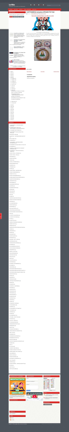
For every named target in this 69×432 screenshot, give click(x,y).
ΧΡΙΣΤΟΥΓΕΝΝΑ (12, 339)
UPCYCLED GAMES (13, 368)
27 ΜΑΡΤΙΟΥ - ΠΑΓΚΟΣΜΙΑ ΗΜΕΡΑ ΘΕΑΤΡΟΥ (17, 136)
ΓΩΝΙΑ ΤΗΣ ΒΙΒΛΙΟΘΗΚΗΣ (14, 172)
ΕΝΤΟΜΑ (11, 201)
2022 (11, 77)
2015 (11, 113)
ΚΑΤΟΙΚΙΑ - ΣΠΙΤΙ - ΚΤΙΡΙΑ (14, 239)
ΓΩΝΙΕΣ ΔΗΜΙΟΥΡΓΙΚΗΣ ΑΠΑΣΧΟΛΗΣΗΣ (16, 177)
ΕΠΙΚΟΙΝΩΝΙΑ (12, 206)
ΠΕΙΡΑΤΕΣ (11, 277)
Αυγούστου (13, 84)
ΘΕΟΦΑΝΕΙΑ (12, 230)
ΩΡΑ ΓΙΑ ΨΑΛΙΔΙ (16, 59)
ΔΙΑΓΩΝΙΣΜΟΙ (12, 182)
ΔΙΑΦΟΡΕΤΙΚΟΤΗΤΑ (13, 187)
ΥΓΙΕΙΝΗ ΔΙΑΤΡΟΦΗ (13, 322)
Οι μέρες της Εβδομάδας (48, 395)
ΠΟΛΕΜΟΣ (12, 287)
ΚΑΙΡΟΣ (11, 232)
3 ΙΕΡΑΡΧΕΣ (12, 140)
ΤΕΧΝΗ (11, 313)
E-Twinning (11, 346)
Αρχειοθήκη (21, 16)
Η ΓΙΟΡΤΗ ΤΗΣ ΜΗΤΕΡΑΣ (14, 215)
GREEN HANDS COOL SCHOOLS (15, 351)
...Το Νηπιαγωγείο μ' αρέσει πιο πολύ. (51, 394)
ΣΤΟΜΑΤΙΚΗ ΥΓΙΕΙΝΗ (13, 303)
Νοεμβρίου (13, 79)
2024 (11, 74)
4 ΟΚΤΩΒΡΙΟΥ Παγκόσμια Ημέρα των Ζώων (17, 144)
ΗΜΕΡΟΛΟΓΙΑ (12, 225)
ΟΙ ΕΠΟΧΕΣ (12, 261)
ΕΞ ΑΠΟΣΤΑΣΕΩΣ (13, 203)
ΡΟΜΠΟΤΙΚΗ (12, 296)
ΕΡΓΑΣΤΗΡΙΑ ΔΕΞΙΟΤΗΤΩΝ (14, 210)
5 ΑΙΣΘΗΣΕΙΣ (12, 146)
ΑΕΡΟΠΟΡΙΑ (12, 156)
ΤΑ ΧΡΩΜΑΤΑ (12, 310)
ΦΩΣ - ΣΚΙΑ (12, 332)
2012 (11, 118)
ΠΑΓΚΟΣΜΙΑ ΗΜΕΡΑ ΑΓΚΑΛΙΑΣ (15, 268)
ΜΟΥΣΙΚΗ (16, 9)
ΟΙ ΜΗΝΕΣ (12, 265)
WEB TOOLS (34, 9)
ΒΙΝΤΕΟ (20, 9)
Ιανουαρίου (13, 102)
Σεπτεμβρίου (13, 82)
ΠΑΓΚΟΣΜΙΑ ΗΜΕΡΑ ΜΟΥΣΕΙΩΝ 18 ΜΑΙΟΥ (17, 270)
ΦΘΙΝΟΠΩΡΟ (12, 325)
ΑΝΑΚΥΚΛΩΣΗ (12, 158)
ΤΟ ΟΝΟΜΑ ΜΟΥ (13, 315)
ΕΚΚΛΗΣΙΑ (12, 191)
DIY (10, 344)
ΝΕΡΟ (11, 258)
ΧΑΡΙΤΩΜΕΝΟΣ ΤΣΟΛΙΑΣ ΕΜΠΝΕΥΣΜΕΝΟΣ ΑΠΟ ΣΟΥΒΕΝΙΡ (17, 94)
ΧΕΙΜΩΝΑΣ (12, 334)
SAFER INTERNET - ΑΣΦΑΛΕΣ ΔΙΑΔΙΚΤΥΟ (17, 363)
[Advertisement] (17, 25)
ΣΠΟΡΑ (11, 301)
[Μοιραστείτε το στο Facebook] (30, 69)
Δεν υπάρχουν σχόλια (43, 13)
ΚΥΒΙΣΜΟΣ (12, 244)
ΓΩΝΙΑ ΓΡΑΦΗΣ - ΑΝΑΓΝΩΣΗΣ (15, 170)
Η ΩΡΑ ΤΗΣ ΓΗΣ (12, 220)
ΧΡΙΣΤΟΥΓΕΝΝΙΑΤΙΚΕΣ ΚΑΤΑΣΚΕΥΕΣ (16, 341)
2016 (11, 112)
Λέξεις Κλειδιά (16, 16)
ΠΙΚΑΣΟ (11, 282)
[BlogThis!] (27, 69)
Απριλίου (12, 88)
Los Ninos (12, 419)
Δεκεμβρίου (13, 78)
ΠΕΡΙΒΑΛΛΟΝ (12, 279)
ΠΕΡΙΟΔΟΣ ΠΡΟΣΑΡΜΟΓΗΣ (14, 280)
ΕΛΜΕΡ (11, 196)
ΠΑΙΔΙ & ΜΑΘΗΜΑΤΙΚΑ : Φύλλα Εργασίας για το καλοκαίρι (19, 47)
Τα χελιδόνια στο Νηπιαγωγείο (19, 33)
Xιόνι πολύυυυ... (47, 398)
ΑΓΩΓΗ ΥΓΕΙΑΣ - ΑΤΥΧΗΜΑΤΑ (15, 153)
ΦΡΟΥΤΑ (11, 327)
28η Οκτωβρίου (12, 138)
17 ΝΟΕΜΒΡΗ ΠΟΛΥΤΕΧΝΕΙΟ (15, 130)
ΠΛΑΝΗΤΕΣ (12, 284)
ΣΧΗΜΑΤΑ (11, 306)
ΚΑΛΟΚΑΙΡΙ (12, 234)
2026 (11, 71)
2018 (11, 109)
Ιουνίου (12, 85)
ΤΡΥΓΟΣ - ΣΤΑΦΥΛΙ (13, 320)
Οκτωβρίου (13, 81)
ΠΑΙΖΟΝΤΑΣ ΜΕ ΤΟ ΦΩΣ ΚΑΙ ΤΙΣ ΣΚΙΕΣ (17, 91)
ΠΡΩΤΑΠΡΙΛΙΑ (12, 291)
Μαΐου (12, 87)
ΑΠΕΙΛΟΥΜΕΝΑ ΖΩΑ (13, 163)
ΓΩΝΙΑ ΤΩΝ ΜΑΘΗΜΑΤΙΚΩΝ (14, 175)
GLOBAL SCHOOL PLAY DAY (15, 349)
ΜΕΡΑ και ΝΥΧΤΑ (13, 251)
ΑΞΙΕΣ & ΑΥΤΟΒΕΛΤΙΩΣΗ (14, 161)
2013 (11, 116)
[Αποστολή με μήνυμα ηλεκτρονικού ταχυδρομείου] (26, 69)
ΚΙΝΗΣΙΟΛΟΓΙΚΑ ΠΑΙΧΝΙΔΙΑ (14, 242)
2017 (11, 110)
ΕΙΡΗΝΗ (11, 189)
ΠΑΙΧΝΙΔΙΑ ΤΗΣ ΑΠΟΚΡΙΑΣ (15, 96)
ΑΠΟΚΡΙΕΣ (12, 165)
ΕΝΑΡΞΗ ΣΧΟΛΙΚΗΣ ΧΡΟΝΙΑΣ (15, 199)
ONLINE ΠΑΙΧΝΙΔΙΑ (13, 356)
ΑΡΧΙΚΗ (10, 9)
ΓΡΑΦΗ (11, 168)
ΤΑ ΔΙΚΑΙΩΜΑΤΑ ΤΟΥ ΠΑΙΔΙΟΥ (15, 308)
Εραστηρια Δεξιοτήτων (13, 208)
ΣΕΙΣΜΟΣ (11, 299)
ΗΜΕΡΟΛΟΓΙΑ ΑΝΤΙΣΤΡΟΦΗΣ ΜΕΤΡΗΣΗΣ (17, 227)
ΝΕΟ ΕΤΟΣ (12, 256)
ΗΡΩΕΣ (11, 229)
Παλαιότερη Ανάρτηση (56, 71)
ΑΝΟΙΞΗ (11, 160)
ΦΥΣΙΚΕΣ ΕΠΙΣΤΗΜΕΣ (13, 329)
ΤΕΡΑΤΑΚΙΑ (12, 311)
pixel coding (12, 360)
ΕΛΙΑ (11, 194)
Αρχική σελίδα (42, 71)
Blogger (21, 66)
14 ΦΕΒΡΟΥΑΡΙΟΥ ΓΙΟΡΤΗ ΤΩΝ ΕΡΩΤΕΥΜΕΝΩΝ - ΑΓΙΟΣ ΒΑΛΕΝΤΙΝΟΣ (16, 128)
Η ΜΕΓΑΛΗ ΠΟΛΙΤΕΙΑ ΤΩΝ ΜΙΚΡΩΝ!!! (51, 397)
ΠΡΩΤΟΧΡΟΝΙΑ (12, 294)
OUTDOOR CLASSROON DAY (15, 358)
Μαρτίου (12, 90)
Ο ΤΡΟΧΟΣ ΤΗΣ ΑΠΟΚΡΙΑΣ (15, 99)
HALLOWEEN (12, 353)
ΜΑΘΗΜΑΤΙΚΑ (12, 249)
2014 (11, 115)
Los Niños (12, 4)
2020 (11, 106)
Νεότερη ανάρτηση (29, 71)
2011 (11, 119)
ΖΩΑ (11, 213)
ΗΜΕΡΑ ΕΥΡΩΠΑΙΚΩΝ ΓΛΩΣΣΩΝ (15, 222)
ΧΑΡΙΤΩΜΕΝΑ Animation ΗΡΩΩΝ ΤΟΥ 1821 (18, 97)
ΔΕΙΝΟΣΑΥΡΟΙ (12, 180)
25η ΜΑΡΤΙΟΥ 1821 (13, 134)
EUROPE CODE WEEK (14, 348)
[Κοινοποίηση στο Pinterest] (31, 69)
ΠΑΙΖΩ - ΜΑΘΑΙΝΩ (27, 9)
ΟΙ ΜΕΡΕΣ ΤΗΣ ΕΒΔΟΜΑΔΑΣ (15, 263)
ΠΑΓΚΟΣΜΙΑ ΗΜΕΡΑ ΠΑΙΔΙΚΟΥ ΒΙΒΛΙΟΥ (17, 272)
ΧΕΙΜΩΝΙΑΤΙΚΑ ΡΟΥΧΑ (14, 337)
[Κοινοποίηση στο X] (28, 69)
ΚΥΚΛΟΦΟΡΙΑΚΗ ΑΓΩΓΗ (14, 246)
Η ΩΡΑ (11, 218)
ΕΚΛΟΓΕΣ (11, 192)
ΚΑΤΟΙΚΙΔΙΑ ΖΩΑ (13, 241)
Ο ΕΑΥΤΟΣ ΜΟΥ (12, 260)
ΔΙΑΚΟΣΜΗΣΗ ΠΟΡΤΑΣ (14, 184)
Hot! (11, 16)
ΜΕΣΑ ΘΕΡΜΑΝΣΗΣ (13, 253)
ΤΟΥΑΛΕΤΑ (12, 318)
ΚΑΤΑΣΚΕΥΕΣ (12, 237)
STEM (11, 365)
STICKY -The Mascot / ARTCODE (16, 92)
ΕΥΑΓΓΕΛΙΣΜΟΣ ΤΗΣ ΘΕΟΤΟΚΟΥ (15, 211)
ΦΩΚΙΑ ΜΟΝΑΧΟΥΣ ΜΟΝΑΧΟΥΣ (15, 330)
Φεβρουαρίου (13, 101)
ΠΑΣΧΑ (11, 275)
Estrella (12, 417)
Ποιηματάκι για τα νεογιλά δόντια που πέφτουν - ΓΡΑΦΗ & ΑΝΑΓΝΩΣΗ (19, 40)
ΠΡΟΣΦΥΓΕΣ (12, 289)
